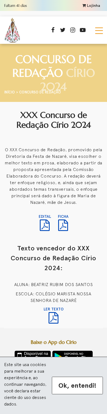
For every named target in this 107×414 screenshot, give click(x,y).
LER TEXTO (54, 309)
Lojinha (93, 5)
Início (9, 92)
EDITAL (45, 216)
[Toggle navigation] (99, 30)
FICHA (63, 216)
